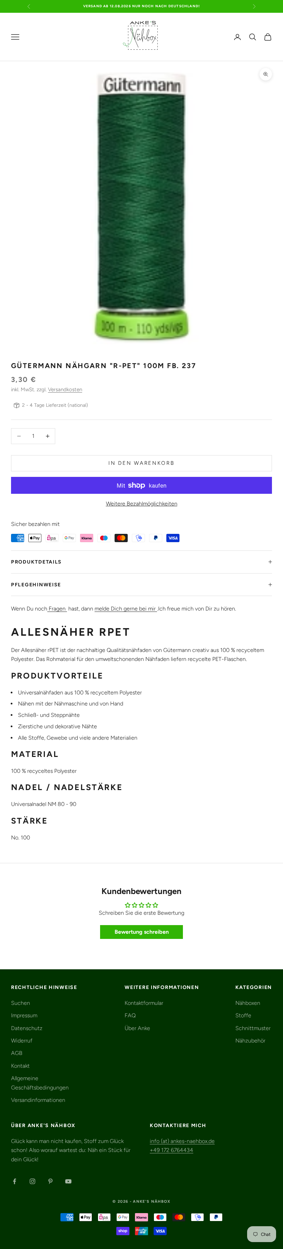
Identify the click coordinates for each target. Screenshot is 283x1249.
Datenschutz (26, 1028)
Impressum (24, 1015)
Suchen (20, 1003)
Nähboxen (247, 1003)
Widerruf (21, 1040)
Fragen (57, 608)
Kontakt (20, 1066)
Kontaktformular (144, 1003)
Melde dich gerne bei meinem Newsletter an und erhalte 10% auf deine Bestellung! (141, 6)
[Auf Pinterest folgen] (50, 1181)
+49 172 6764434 (171, 1150)
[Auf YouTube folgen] (68, 1181)
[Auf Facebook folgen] (14, 1181)
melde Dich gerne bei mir (126, 608)
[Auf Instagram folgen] (32, 1181)
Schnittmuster (253, 1028)
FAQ (130, 1015)
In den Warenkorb (141, 463)
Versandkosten (65, 389)
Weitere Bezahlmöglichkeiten (141, 503)
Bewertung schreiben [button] (142, 932)
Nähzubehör (250, 1040)
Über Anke (137, 1028)
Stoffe (243, 1015)
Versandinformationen (38, 1100)
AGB (16, 1053)
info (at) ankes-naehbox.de (182, 1141)
